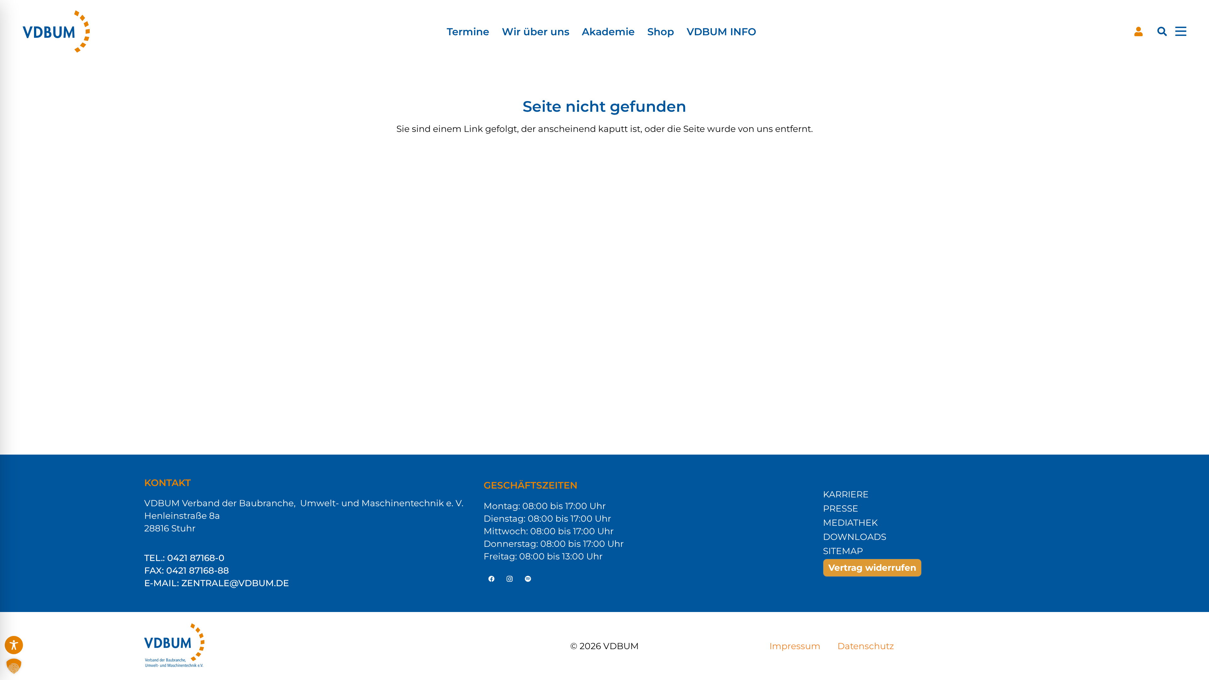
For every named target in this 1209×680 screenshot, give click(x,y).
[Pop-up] (1180, 31)
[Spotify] (528, 579)
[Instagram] (510, 579)
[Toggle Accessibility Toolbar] (14, 645)
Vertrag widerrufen (872, 567)
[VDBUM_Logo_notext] (57, 31)
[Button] (1138, 31)
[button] (1162, 31)
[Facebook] (491, 579)
